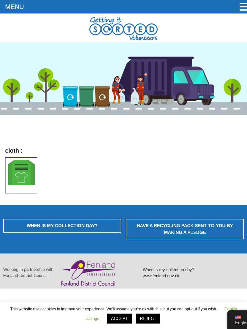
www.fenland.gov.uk (161, 275)
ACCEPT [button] (119, 318)
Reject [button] (148, 318)
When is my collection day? (168, 269)
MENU (14, 6)
